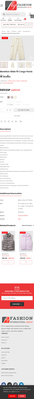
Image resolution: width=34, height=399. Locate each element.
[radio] (8, 97)
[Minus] (7, 110)
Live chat (3, 20)
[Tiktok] (15, 384)
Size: (1, 102)
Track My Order (5, 352)
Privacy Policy (24, 391)
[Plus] (10, 110)
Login (30, 15)
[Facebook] (1, 121)
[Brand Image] (5, 76)
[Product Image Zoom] (31, 58)
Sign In (3, 357)
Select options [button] (8, 262)
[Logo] (18, 5)
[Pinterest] (8, 121)
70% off (5, 38)
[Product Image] (17, 48)
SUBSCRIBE (16, 304)
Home (3, 31)
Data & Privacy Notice (7, 375)
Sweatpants (26, 31)
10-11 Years (26, 104)
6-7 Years (10, 104)
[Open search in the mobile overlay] (13, 14)
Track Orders (18, 20)
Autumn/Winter (23, 215)
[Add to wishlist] (20, 121)
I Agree (21, 396)
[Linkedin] (16, 121)
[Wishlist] (10, 19)
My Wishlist (4, 360)
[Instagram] (9, 384)
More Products (27, 225)
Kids (8, 31)
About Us (3, 342)
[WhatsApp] (12, 121)
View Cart (3, 355)
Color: (2, 97)
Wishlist (10, 20)
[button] (1, 5)
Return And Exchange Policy (8, 372)
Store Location (5, 337)
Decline (12, 396)
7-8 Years (18, 104)
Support (3, 363)
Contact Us (4, 340)
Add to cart (25, 110)
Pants (19, 31)
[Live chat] (3, 19)
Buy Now (17, 116)
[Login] (30, 13)
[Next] (33, 65)
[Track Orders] (18, 19)
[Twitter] (5, 121)
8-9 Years (18, 101)
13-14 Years (11, 101)
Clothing (13, 31)
